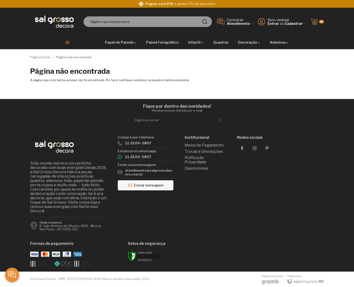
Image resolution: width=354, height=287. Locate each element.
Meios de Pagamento (204, 145)
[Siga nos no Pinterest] (267, 148)
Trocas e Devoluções (204, 151)
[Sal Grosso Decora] (54, 22)
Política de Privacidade (195, 159)
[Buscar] (204, 21)
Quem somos (196, 168)
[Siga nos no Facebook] (242, 148)
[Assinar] (220, 120)
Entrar (273, 23)
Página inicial (40, 57)
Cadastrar (294, 23)
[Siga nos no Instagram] (254, 148)
